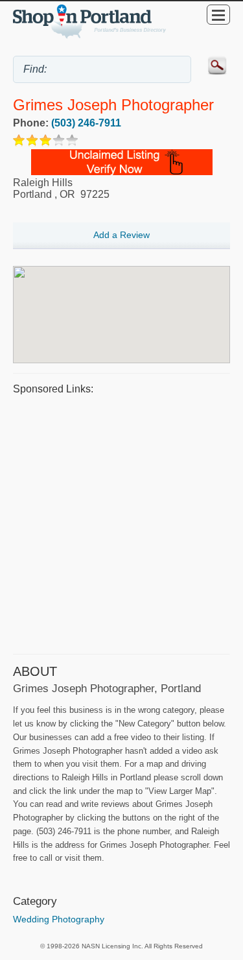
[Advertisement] (121, 522)
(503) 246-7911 (86, 122)
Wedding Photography (58, 919)
